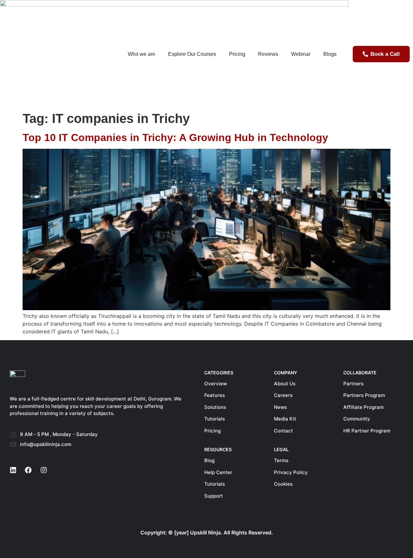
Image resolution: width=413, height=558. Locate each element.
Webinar (300, 54)
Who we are (141, 54)
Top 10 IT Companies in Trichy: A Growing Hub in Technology (175, 137)
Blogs (330, 54)
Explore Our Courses (192, 54)
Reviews (268, 54)
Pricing (237, 54)
